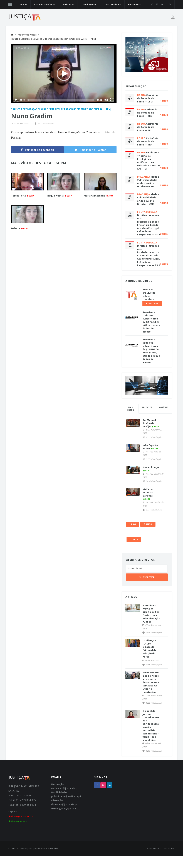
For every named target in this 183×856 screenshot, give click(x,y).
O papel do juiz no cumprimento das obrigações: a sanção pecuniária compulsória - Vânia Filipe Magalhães (150, 725)
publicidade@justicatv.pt (66, 796)
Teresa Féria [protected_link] (18, 195)
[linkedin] (162, 4)
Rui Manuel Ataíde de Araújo (149, 423)
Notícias (163, 407)
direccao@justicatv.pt (64, 804)
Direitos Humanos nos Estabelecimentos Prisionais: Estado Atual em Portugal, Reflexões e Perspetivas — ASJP (148, 224)
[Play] (16, 100)
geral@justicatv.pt (70, 808)
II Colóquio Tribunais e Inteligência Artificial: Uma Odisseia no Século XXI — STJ (148, 160)
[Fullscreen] (112, 100)
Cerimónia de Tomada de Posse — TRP (147, 141)
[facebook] (152, 4)
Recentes (147, 407)
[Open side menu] (10, 4)
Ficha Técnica (154, 848)
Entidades (68, 4)
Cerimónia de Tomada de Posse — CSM (147, 98)
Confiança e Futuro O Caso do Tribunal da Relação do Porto (149, 648)
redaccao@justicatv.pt (65, 788)
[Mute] (106, 100)
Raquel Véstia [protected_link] (55, 195)
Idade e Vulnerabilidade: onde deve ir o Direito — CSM (148, 181)
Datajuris (27, 848)
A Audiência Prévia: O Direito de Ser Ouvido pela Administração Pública (151, 613)
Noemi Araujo (151, 467)
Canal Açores (88, 4)
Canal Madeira (112, 4)
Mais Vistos (130, 408)
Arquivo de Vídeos (44, 4)
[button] (64, 74)
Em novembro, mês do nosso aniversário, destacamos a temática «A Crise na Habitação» (150, 682)
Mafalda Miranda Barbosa (148, 492)
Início (23, 4)
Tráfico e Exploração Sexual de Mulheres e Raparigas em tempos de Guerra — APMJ (53, 38)
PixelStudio (52, 848)
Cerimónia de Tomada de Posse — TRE (147, 112)
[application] (64, 74)
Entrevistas (134, 4)
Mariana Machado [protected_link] (94, 195)
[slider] (61, 100)
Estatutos (169, 848)
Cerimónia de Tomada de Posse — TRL (147, 127)
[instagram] (157, 4)
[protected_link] (27, 182)
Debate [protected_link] (15, 228)
